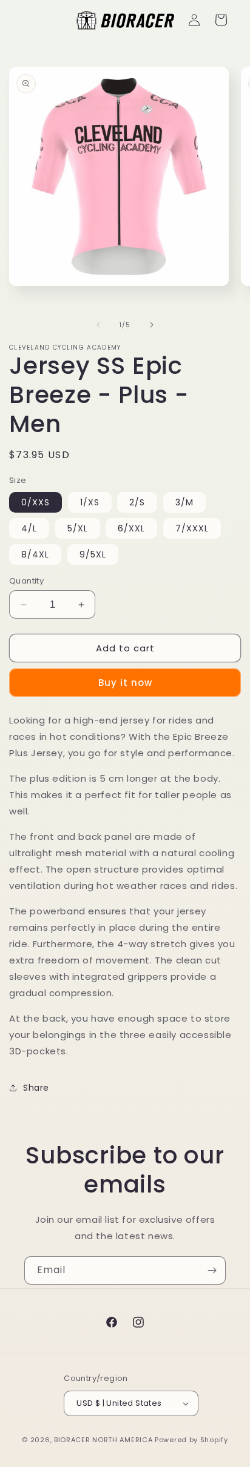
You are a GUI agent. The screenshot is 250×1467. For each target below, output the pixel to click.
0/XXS (35, 502)
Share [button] (36, 1088)
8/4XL (35, 554)
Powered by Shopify (191, 1440)
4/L (29, 528)
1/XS (90, 502)
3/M (184, 502)
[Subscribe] (211, 1270)
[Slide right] (151, 324)
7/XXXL (192, 528)
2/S (137, 502)
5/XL (77, 528)
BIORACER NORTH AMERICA (103, 1440)
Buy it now (125, 682)
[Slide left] (98, 324)
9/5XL (92, 554)
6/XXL (131, 528)
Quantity (26, 581)
